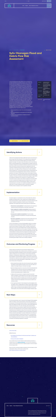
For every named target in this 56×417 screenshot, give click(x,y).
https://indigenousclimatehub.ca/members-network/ (17, 350)
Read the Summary (15, 140)
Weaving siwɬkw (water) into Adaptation (17, 338)
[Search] (47, 1)
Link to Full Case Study (24, 140)
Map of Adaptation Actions (33, 5)
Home (23, 5)
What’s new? (48, 405)
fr (49, 5)
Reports (26, 5)
